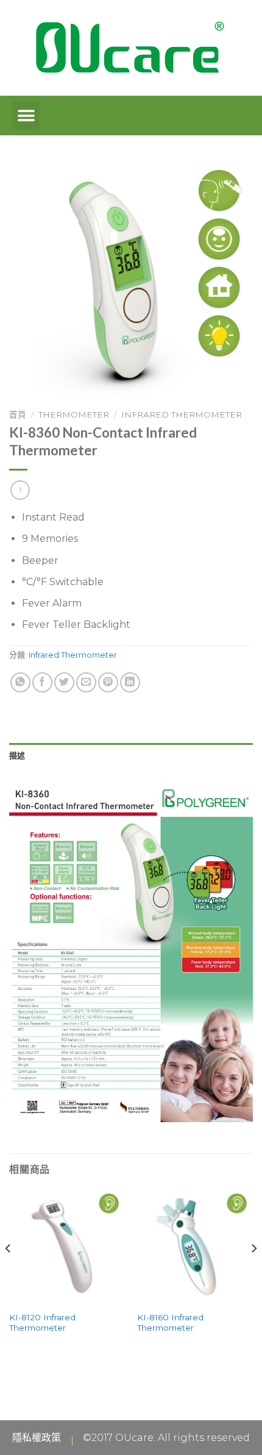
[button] (26, 115)
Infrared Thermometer (181, 414)
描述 (17, 755)
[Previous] (8, 1272)
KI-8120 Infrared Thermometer (42, 1322)
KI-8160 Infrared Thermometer (170, 1322)
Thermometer (73, 414)
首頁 (17, 414)
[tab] (131, 755)
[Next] (253, 1272)
